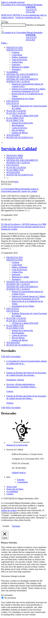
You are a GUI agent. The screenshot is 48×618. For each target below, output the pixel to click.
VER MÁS (11, 356)
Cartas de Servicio (19, 128)
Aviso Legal (11, 486)
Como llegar (17, 55)
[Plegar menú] (7, 43)
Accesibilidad (12, 72)
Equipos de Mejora (20, 132)
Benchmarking (18, 125)
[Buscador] (42, 18)
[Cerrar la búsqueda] (2, 30)
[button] (14, 50)
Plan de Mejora (18, 130)
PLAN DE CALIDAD (16, 111)
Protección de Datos (14, 489)
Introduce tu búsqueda (35, 25)
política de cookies (9, 510)
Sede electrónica (11, 15)
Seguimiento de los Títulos (23, 98)
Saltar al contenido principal (13, 2)
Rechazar (16, 526)
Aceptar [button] (5, 526)
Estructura (16, 64)
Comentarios (22, 482)
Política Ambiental (19, 57)
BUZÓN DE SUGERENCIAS (19, 137)
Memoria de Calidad (20, 67)
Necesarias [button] (6, 576)
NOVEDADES (13, 135)
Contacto (15, 52)
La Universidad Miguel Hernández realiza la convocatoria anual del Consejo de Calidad (19, 190)
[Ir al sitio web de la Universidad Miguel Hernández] (22, 5)
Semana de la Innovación (22, 123)
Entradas (20, 479)
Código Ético (17, 62)
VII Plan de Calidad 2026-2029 (25, 115)
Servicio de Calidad (19, 148)
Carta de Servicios (19, 60)
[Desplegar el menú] (5, 20)
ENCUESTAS (12, 101)
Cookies (9, 494)
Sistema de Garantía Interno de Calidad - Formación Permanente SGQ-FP (29, 90)
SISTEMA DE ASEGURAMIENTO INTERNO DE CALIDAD (22, 75)
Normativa (16, 69)
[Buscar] (2, 28)
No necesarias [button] (7, 595)
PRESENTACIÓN (14, 47)
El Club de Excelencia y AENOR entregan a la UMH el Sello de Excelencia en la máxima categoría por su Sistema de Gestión (23, 226)
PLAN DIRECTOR (15, 118)
